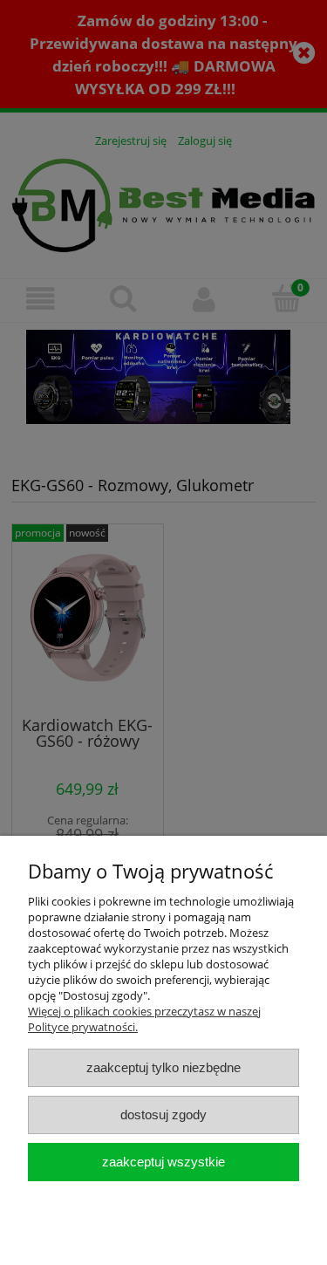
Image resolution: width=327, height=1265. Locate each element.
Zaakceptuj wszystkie (163, 1161)
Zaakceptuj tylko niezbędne (163, 1067)
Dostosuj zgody (163, 1114)
